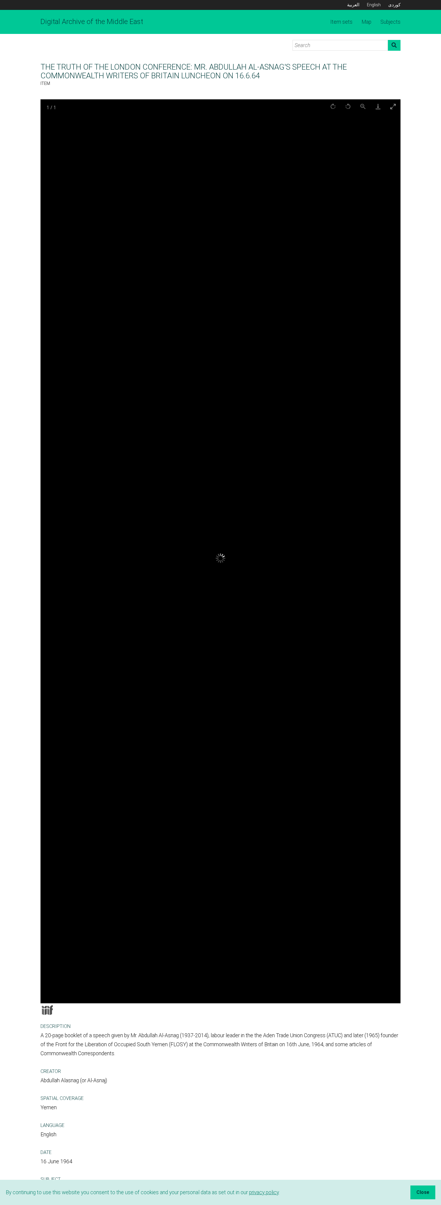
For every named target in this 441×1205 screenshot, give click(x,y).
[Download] (378, 106)
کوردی (394, 5)
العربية (353, 5)
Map (366, 22)
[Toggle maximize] (393, 106)
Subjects (390, 22)
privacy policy (264, 1192)
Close (422, 1192)
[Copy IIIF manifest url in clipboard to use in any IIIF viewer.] (47, 1010)
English (374, 5)
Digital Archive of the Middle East (91, 21)
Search (394, 45)
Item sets (341, 22)
